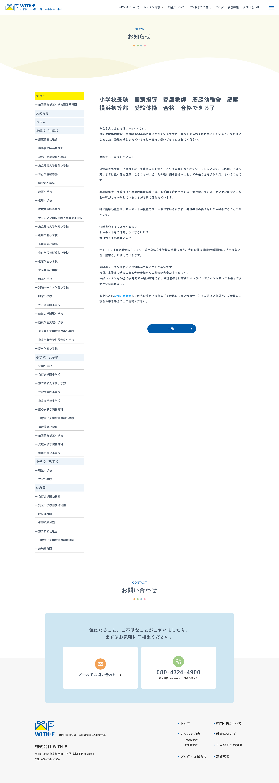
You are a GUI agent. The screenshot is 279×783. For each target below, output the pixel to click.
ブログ (219, 7)
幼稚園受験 (191, 745)
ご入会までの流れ (200, 7)
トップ (185, 723)
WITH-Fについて (129, 7)
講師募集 (233, 7)
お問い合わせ (251, 7)
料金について (176, 7)
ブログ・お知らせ (193, 756)
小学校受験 (191, 740)
